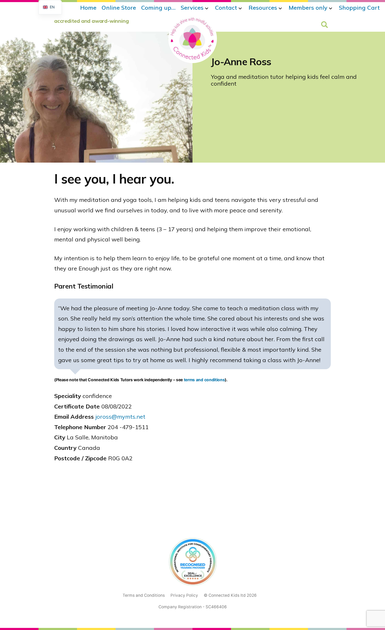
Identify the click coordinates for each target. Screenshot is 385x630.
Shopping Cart (359, 7)
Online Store (119, 7)
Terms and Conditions (144, 595)
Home (88, 7)
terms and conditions (204, 379)
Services (192, 7)
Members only (308, 7)
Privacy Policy (184, 595)
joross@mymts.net (120, 416)
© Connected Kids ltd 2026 (230, 595)
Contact (226, 7)
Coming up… (158, 7)
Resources (263, 7)
